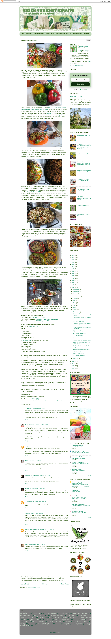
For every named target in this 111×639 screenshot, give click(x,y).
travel (59, 624)
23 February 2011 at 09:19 (46, 529)
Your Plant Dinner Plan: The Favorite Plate (79, 513)
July (74, 300)
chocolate (42, 617)
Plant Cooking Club (77, 511)
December (76, 289)
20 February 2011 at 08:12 (42, 501)
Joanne (27, 488)
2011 (73, 287)
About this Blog (39, 33)
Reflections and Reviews (63, 33)
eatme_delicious (30, 544)
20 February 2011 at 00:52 (37, 488)
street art (32, 624)
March (75, 309)
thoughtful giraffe (45, 624)
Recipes (80, 50)
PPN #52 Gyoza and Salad (43, 321)
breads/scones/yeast (56, 615)
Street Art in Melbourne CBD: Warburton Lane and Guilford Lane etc (83, 189)
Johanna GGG (83, 46)
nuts (33, 400)
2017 (73, 273)
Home (22, 33)
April (74, 307)
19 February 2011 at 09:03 (33, 460)
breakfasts (71, 615)
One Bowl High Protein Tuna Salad (80, 452)
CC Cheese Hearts (78, 335)
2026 (73, 253)
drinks (65, 617)
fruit (25, 619)
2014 (73, 280)
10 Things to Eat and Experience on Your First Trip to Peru (81, 506)
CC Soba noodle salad (79, 355)
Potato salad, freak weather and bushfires (46, 319)
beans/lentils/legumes (80, 613)
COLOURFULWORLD (78, 462)
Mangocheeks (31, 192)
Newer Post (24, 584)
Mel (39, 192)
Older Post (65, 584)
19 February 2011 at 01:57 (44, 446)
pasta (83, 619)
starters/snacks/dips (81, 621)
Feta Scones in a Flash (38, 317)
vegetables (79, 624)
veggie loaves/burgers (59, 400)
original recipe (65, 619)
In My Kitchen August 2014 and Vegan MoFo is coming (84, 198)
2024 (73, 257)
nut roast (48, 113)
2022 (73, 262)
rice (36, 400)
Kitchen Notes (77, 33)
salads (26, 621)
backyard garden (50, 613)
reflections (87, 50)
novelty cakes (48, 619)
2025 (73, 255)
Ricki (26, 513)
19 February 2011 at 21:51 (42, 475)
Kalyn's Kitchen (33, 326)
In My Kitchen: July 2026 (83, 135)
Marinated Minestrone (79, 321)
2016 (73, 275)
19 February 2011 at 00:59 (40, 424)
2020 (73, 266)
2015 (73, 278)
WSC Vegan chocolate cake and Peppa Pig (83, 180)
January (75, 358)
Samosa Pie (76, 337)
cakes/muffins (83, 615)
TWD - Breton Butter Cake (78, 458)
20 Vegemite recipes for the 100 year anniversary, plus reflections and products (84, 146)
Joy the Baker (76, 495)
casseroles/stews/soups (27, 617)
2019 (73, 269)
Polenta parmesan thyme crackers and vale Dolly (84, 171)
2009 (73, 363)
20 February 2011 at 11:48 (35, 513)
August (75, 298)
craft (50, 617)
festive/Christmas (85, 617)
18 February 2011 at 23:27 (37, 408)
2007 (73, 368)
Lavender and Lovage (78, 504)
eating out (73, 617)
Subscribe (80, 84)
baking (64, 613)
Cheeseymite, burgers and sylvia (82, 340)
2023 (73, 260)
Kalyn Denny (29, 424)
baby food (37, 613)
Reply (26, 419)
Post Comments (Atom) (33, 587)
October (75, 293)
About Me (29, 33)
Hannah (27, 408)
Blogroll (86, 33)
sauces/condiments (38, 621)
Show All (89, 475)
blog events (39, 615)
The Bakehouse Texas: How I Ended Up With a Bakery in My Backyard (79, 499)
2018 (73, 271)
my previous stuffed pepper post (53, 115)
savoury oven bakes (43, 400)
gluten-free (28, 400)
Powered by (76, 89)
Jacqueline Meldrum (31, 446)
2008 (73, 366)
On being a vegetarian (83, 205)
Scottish (68, 621)
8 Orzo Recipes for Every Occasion (80, 447)
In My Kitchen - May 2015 (84, 153)
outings (76, 619)
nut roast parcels (26, 340)
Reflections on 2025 (76, 96)
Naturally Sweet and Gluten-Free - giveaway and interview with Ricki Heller (83, 164)
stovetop (22, 624)
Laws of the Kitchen (78, 456)
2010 (73, 361)
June (74, 303)
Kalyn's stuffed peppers (79, 331)
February (75, 312)
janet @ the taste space (32, 529)
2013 (73, 282)
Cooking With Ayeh (77, 445)
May (74, 305)
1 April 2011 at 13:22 (40, 544)
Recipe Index (50, 33)
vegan (51, 400)
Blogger (59, 632)
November (76, 291)
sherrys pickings (77, 469)
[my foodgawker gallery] (80, 596)
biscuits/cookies (25, 615)
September (76, 296)
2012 (73, 285)
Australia (23, 613)
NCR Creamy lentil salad (79, 333)
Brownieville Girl (30, 475)
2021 (73, 264)
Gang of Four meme (78, 353)
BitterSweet (75, 490)
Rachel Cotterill (29, 501)
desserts (56, 617)
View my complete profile (77, 65)
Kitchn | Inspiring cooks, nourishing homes (79, 482)
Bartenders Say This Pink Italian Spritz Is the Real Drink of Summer (80, 485)
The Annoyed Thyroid (78, 451)
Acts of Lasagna (76, 491)
